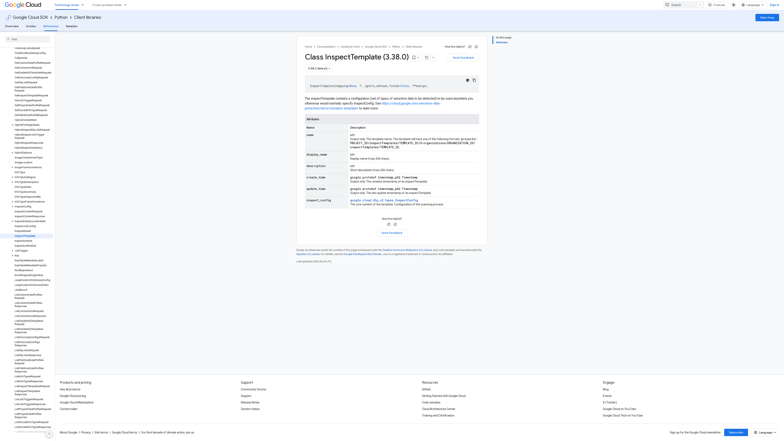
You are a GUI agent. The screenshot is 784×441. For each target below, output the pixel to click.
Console (719, 5)
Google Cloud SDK (30, 17)
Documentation (326, 46)
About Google (68, 432)
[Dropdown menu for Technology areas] (84, 5)
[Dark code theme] (467, 80)
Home (308, 46)
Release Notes (250, 402)
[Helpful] (470, 47)
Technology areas (67, 5)
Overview (12, 26)
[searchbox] (27, 39)
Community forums (253, 389)
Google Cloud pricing (73, 396)
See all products (70, 389)
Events (607, 396)
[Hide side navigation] (49, 434)
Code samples (431, 402)
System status (250, 409)
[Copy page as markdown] (426, 57)
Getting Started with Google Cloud (444, 396)
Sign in (774, 5)
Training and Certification (438, 415)
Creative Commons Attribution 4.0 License (407, 250)
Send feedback (463, 57)
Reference (50, 26)
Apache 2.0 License (308, 254)
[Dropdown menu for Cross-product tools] (126, 5)
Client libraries (87, 17)
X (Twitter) (610, 402)
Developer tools (350, 46)
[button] (26, 124)
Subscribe (736, 432)
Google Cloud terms (124, 432)
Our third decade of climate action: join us (167, 432)
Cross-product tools (106, 5)
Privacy (86, 432)
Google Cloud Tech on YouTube (623, 415)
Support (246, 396)
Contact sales (68, 409)
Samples (71, 26)
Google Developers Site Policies (362, 254)
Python (61, 17)
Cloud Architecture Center (438, 409)
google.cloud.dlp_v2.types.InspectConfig (384, 200)
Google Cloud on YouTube (619, 409)
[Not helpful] (476, 47)
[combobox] (683, 5)
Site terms (101, 432)
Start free (767, 17)
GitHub (426, 389)
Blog (606, 389)
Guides (31, 26)
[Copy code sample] (474, 80)
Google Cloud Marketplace (77, 402)
